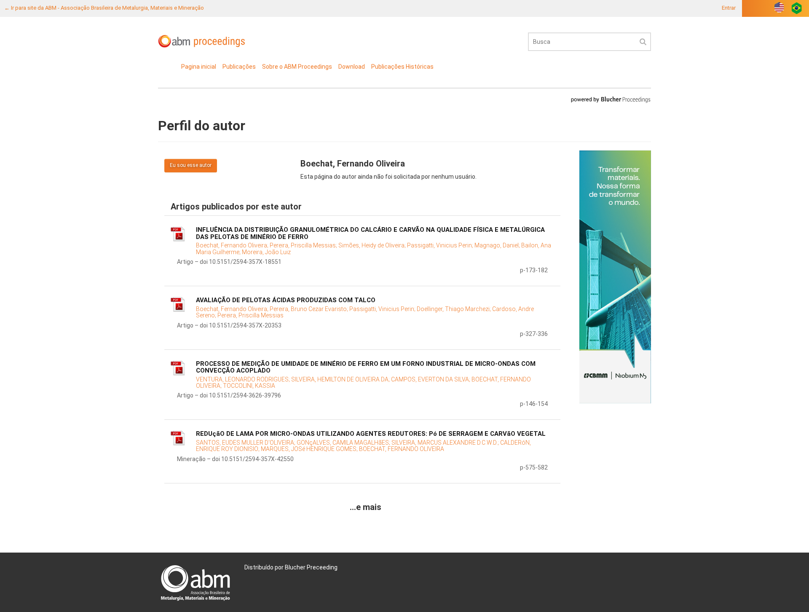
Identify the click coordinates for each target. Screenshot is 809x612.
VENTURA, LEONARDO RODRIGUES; (243, 379)
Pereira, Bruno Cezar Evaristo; (309, 309)
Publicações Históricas (402, 66)
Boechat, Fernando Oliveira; (233, 245)
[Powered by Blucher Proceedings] (610, 99)
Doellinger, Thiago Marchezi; (454, 309)
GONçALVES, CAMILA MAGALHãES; (344, 442)
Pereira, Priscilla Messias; (304, 245)
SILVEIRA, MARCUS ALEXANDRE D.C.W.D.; (445, 442)
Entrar (729, 8)
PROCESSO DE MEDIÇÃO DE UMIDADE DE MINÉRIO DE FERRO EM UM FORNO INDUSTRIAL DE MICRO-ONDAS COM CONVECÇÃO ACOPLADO (366, 367)
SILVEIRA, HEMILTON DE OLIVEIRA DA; (341, 379)
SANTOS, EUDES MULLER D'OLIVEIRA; (246, 442)
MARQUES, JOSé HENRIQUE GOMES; (310, 449)
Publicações (239, 66)
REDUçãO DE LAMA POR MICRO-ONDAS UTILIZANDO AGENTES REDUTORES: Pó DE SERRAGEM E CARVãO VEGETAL (371, 434)
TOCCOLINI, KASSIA (249, 385)
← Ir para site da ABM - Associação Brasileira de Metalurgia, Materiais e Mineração (104, 8)
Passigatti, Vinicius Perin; (440, 245)
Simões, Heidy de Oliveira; (372, 245)
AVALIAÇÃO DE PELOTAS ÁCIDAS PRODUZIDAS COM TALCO (285, 300)
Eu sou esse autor (191, 165)
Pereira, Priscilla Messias (250, 315)
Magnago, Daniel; (497, 245)
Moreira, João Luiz (266, 252)
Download (351, 66)
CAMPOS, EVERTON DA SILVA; (431, 379)
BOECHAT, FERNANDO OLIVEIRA (401, 449)
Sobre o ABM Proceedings (297, 66)
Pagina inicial (198, 66)
